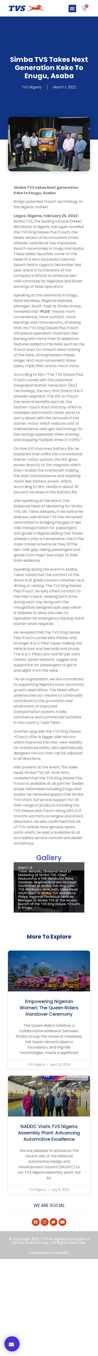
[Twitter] (53, 1222)
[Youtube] (62, 1222)
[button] (72, 8)
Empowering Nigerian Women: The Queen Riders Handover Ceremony (49, 1007)
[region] (49, 891)
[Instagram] (45, 1222)
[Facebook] (36, 1222)
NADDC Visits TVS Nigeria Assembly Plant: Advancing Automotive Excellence (49, 1132)
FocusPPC (60, 1252)
